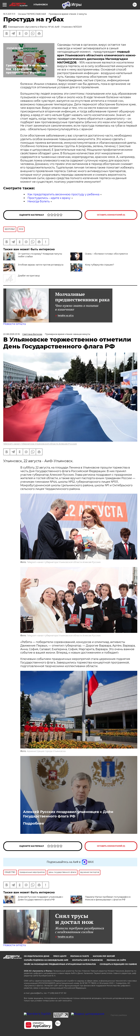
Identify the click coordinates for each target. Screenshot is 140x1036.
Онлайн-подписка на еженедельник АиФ (46, 960)
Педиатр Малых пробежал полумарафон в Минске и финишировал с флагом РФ (107, 898)
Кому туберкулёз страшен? (99, 264)
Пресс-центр (59, 956)
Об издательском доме (36, 956)
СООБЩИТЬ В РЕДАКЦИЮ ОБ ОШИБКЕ (118, 964)
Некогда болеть (38, 201)
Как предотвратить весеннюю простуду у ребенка (63, 194)
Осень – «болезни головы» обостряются (106, 253)
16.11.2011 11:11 (9, 14)
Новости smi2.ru (14, 323)
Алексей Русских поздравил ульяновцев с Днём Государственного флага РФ (68, 814)
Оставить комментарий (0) (111, 215)
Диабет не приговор (29, 275)
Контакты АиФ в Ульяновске (87, 960)
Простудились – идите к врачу (49, 198)
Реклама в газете (79, 956)
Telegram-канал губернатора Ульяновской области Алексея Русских (40, 443)
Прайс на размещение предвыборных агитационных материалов (60, 964)
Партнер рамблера (119, 1015)
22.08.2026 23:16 (11, 334)
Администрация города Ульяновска (46, 751)
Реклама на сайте (116, 960)
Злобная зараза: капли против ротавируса (40, 264)
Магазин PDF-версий (104, 956)
